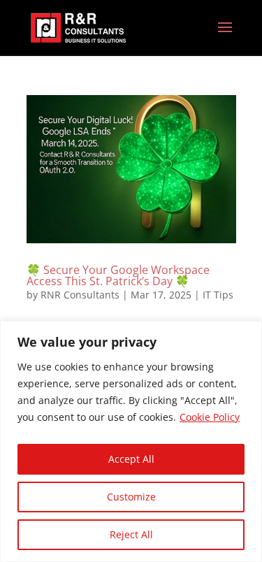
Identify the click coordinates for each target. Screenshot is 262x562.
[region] (131, 441)
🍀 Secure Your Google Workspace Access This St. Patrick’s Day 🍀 (118, 275)
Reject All (131, 534)
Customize (131, 496)
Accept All (131, 459)
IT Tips (218, 294)
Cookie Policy (210, 417)
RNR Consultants (80, 294)
